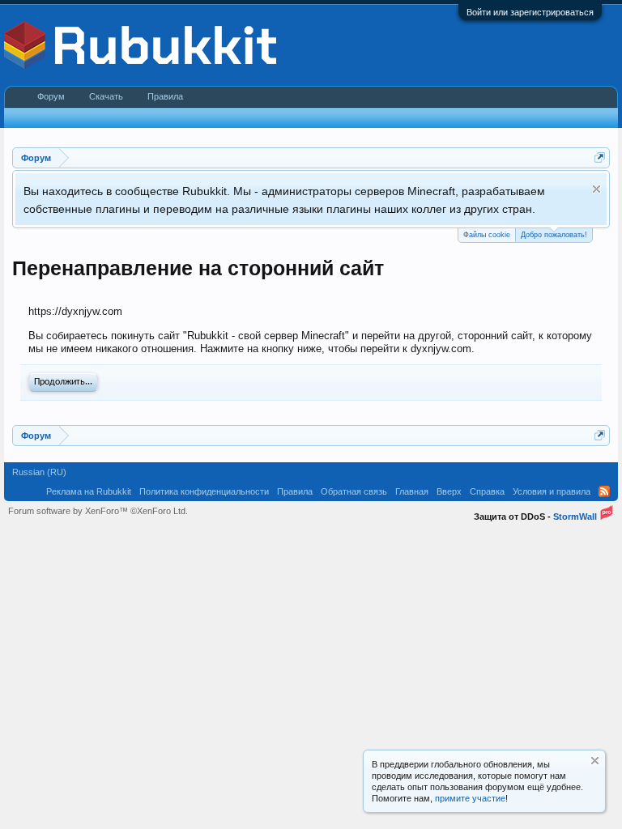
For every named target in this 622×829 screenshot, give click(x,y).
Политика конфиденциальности (204, 491)
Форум (51, 96)
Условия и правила (551, 491)
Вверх (449, 491)
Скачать (106, 96)
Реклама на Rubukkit (88, 491)
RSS (604, 491)
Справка (487, 491)
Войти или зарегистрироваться (530, 12)
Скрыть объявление (596, 189)
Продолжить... (63, 382)
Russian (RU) (39, 472)
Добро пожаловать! (554, 235)
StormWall (575, 516)
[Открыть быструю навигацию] (599, 157)
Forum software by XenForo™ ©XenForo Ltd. (98, 511)
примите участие (470, 798)
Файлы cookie (486, 235)
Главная (411, 491)
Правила (165, 96)
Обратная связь (354, 491)
